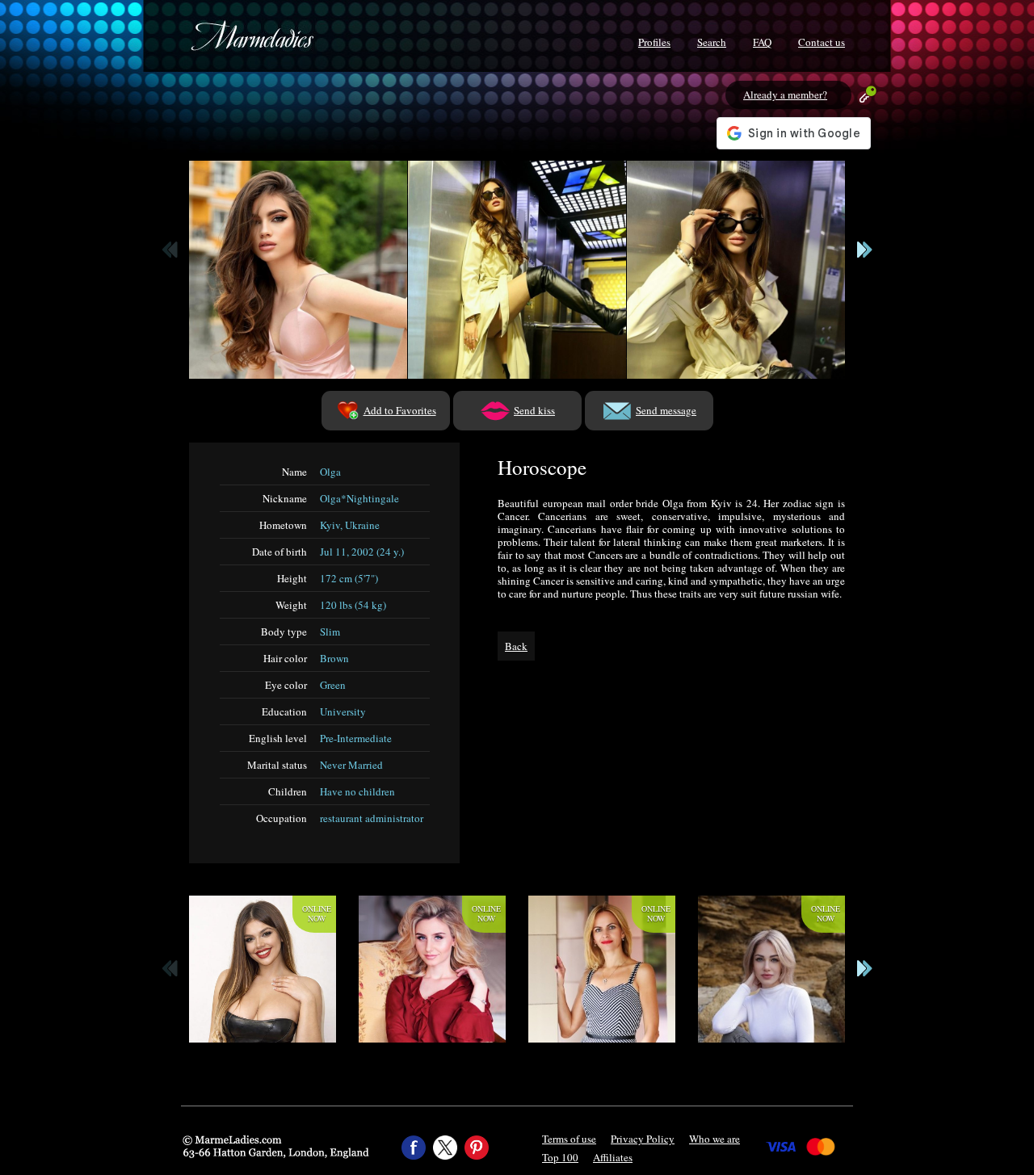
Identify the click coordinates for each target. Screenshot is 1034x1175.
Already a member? (785, 94)
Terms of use (569, 1138)
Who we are (714, 1138)
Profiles (654, 42)
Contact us (821, 42)
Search (711, 42)
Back (516, 646)
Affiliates (613, 1157)
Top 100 (560, 1157)
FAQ (762, 42)
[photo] (298, 270)
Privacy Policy (643, 1138)
